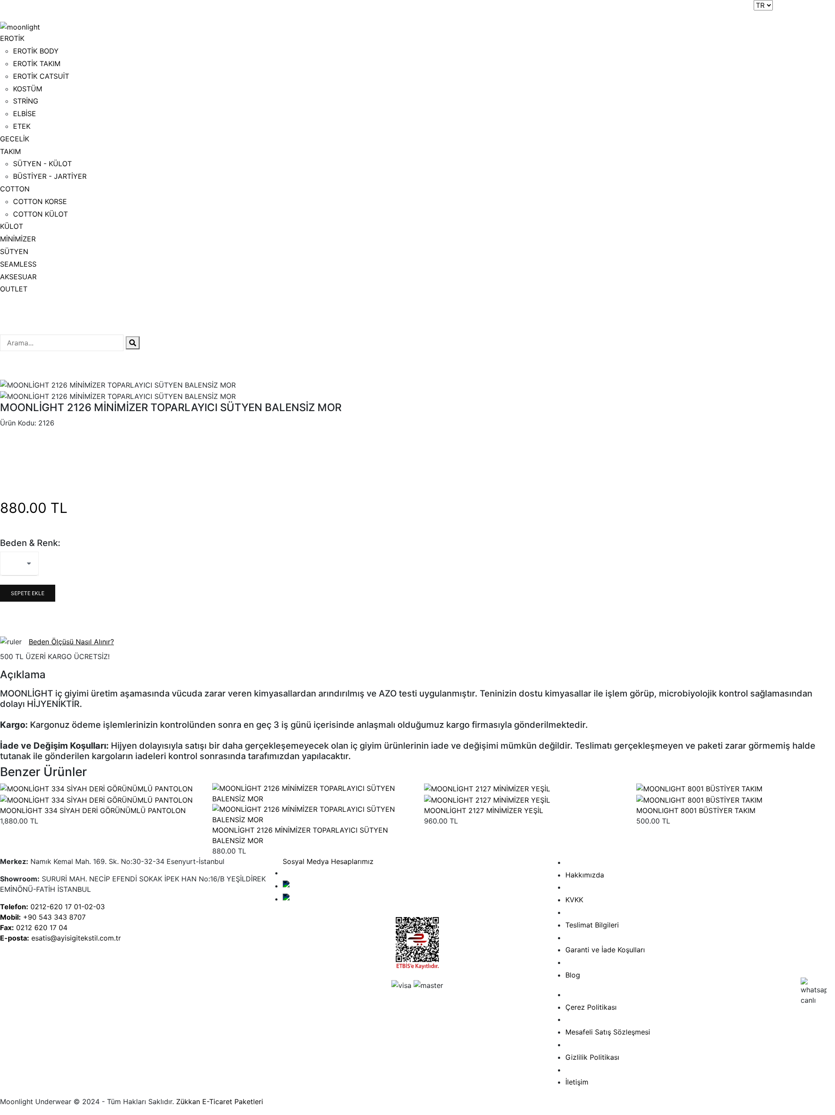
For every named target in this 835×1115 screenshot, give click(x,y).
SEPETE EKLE (27, 593)
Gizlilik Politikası (592, 1057)
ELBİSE (24, 113)
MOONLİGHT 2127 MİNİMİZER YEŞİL (483, 810)
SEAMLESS (18, 264)
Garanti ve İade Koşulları (605, 949)
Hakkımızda (584, 875)
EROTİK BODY (36, 51)
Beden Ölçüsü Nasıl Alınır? (71, 641)
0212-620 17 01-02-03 (52, 906)
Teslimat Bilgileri (592, 925)
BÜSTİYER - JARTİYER (50, 176)
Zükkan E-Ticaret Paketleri (219, 1101)
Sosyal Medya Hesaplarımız (328, 861)
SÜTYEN (14, 251)
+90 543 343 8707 (43, 917)
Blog (572, 975)
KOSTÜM (27, 88)
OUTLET (13, 289)
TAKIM (10, 151)
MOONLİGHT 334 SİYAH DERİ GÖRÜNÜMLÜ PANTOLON (93, 810)
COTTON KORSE (40, 201)
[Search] (133, 342)
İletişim (576, 1082)
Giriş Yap (820, 8)
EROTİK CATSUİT (41, 76)
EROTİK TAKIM (36, 63)
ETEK (21, 126)
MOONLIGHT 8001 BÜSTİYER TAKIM (695, 810)
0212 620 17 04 (33, 927)
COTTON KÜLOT (40, 214)
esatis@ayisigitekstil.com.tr (60, 938)
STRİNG (25, 101)
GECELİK (14, 138)
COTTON (15, 188)
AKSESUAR (18, 276)
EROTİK (12, 38)
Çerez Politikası (591, 1007)
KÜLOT (11, 226)
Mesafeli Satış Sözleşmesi (607, 1032)
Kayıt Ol (788, 8)
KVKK (574, 899)
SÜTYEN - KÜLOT (42, 163)
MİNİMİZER (18, 238)
